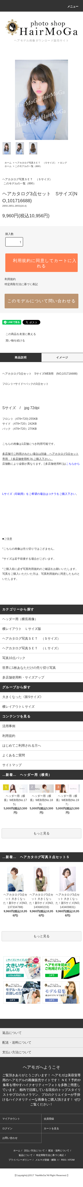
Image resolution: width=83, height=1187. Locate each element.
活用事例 (8, 726)
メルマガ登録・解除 (45, 1160)
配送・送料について (58, 1150)
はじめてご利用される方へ (21, 745)
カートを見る (51, 1128)
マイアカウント (11, 1118)
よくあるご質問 (13, 755)
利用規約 (10, 279)
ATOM (71, 1160)
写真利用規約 (31, 569)
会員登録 (49, 1118)
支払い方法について (34, 1150)
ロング (63, 162)
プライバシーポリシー (20, 1160)
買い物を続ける (15, 340)
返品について (26, 1155)
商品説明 (21, 357)
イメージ (62, 357)
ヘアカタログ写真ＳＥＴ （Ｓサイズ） (35, 162)
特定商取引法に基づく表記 (21, 284)
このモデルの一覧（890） (28, 166)
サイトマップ (12, 765)
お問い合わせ (10, 1137)
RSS (63, 1160)
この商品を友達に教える (21, 334)
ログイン (7, 1128)
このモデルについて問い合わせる (41, 301)
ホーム (8, 162)
